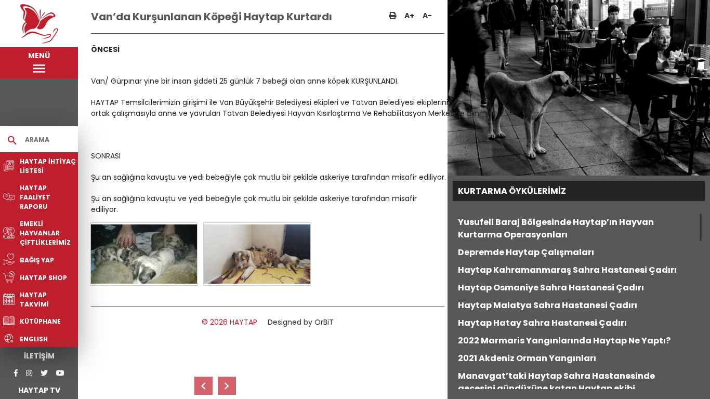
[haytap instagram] (29, 373)
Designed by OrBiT (301, 322)
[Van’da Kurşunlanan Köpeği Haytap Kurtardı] (144, 254)
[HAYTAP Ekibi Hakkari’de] (227, 386)
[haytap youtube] (60, 373)
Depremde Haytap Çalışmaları (526, 252)
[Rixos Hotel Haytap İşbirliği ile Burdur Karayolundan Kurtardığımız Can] (203, 386)
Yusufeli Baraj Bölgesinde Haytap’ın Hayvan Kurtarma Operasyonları (556, 228)
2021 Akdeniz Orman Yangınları (527, 358)
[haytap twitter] (44, 373)
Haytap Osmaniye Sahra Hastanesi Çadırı (551, 288)
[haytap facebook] (16, 373)
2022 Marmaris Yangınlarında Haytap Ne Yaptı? (564, 341)
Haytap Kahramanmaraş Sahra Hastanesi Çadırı (567, 270)
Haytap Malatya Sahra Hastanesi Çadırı (547, 305)
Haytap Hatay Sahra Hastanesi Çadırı (542, 323)
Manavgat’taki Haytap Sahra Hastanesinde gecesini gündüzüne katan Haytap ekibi (556, 382)
